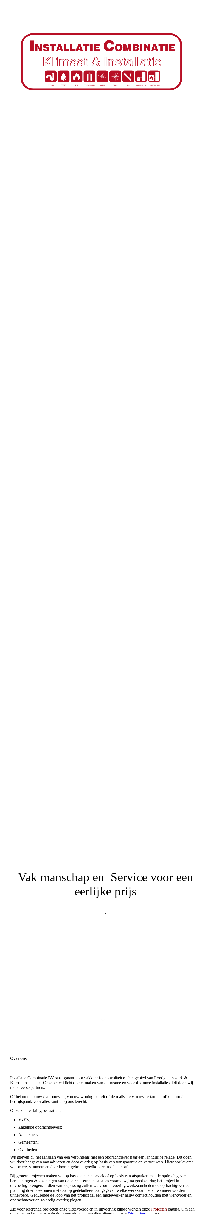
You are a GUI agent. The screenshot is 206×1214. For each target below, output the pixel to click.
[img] (103, 516)
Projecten (159, 1209)
